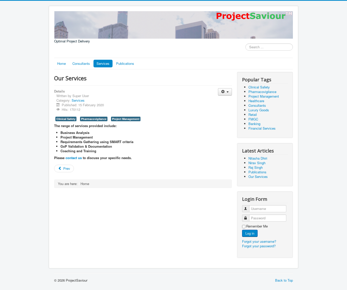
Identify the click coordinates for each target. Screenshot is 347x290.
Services (103, 63)
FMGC (253, 119)
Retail (252, 114)
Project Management (125, 119)
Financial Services (262, 128)
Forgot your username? (259, 241)
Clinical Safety (65, 119)
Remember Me (257, 226)
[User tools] (225, 92)
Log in (249, 233)
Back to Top (284, 280)
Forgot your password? (259, 245)
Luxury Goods (258, 110)
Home (61, 63)
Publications (125, 63)
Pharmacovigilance (93, 119)
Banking (254, 123)
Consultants (81, 63)
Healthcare (256, 100)
